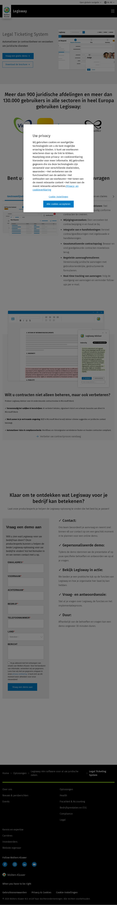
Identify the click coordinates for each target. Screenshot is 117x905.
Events (5, 801)
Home (5, 773)
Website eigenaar (11, 847)
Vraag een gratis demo (18, 56)
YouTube (34, 864)
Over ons (7, 789)
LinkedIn (24, 864)
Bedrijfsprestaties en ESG (73, 807)
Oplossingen (20, 773)
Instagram (14, 864)
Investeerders (9, 841)
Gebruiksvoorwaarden (14, 892)
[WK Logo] (13, 875)
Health (63, 795)
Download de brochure (18, 64)
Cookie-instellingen (58, 196)
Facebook (4, 864)
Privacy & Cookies (41, 892)
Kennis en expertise (12, 829)
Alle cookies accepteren (59, 204)
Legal (63, 819)
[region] (58, 168)
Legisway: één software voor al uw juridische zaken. (54, 773)
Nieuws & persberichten (15, 795)
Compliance (66, 813)
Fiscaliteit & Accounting (72, 801)
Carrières (7, 835)
